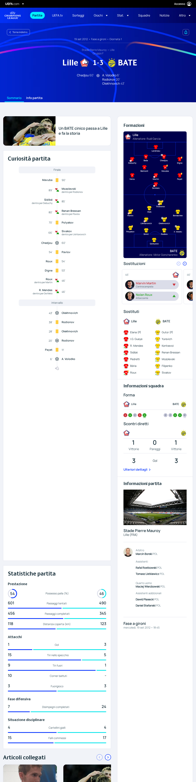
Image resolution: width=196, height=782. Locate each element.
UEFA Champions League (13, 15)
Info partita (34, 98)
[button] (100, 15)
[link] (37, 15)
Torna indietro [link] (19, 32)
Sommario (14, 98)
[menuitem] (37, 15)
